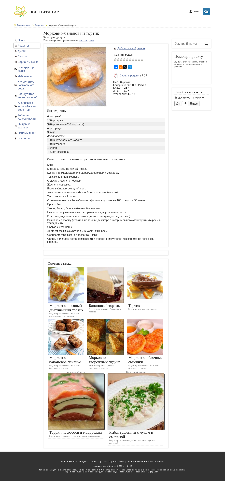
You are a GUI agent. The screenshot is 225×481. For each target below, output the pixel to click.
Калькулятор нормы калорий (28, 95)
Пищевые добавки (24, 125)
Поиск (22, 40)
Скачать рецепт (129, 75)
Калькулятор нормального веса (26, 85)
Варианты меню (28, 61)
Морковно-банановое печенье (65, 359)
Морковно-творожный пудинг (104, 359)
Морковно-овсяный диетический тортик (66, 307)
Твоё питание (69, 461)
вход (196, 11)
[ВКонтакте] (116, 67)
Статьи (22, 56)
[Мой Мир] (130, 67)
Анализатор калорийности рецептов (27, 106)
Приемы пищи (27, 133)
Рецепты (23, 45)
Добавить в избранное (131, 48)
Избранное (25, 76)
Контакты (24, 138)
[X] (125, 67)
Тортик (134, 305)
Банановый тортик (104, 305)
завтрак (83, 40)
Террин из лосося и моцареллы (75, 432)
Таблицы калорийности (27, 116)
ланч (91, 40)
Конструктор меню (26, 69)
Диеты (22, 51)
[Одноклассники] (121, 67)
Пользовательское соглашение (145, 461)
